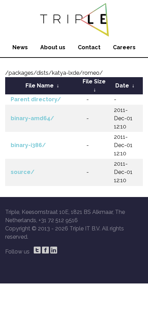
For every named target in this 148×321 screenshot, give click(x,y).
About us (52, 47)
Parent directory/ (36, 99)
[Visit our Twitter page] (37, 250)
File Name (39, 85)
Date (122, 85)
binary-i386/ (28, 145)
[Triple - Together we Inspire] (74, 19)
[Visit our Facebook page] (45, 250)
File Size (94, 81)
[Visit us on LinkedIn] (53, 250)
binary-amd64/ (32, 118)
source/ (22, 172)
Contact (89, 47)
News (20, 47)
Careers (124, 47)
